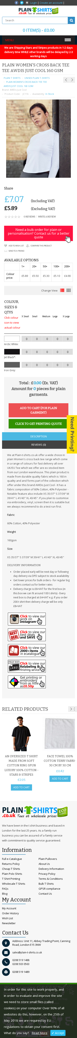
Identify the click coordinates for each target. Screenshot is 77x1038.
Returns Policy (11, 864)
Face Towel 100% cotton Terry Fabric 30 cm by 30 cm (60, 761)
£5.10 (57, 276)
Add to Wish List (16, 245)
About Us (44, 864)
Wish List (7, 918)
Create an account (51, 3)
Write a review (47, 216)
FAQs (5, 888)
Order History (10, 913)
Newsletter (9, 923)
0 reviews (29, 216)
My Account (9, 908)
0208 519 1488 (20, 960)
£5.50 (35, 276)
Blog (4, 893)
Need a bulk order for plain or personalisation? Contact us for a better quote (38, 233)
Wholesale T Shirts (13, 884)
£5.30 (46, 276)
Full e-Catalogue (12, 859)
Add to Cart (21, 787)
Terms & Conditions (51, 879)
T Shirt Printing (11, 879)
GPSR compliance (49, 888)
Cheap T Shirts (11, 869)
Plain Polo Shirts (12, 874)
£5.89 (25, 276)
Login (33, 3)
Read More (39, 1033)
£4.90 (67, 276)
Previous (74, 709)
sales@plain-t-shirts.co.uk (27, 952)
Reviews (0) (38, 444)
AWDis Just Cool (18, 89)
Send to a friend (16, 251)
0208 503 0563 (20, 964)
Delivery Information (51, 869)
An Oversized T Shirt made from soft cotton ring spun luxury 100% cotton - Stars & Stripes (21, 766)
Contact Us (45, 893)
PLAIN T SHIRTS (12, 77)
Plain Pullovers (48, 859)
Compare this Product (41, 245)
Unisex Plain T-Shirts (36, 77)
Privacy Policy (47, 874)
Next (71, 709)
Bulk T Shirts (46, 884)
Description (38, 436)
